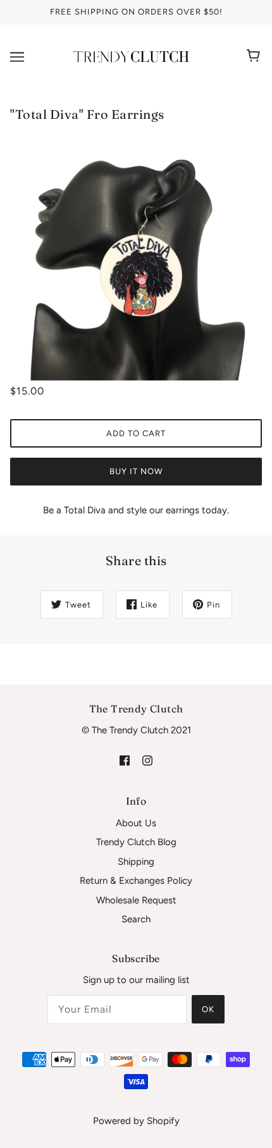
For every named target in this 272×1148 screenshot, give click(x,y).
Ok (208, 1009)
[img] (124, 760)
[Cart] (255, 56)
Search (136, 919)
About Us (136, 823)
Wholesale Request (136, 900)
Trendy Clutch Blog (136, 842)
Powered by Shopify (136, 1121)
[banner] (133, 55)
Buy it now (136, 471)
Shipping (136, 861)
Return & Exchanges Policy (136, 880)
